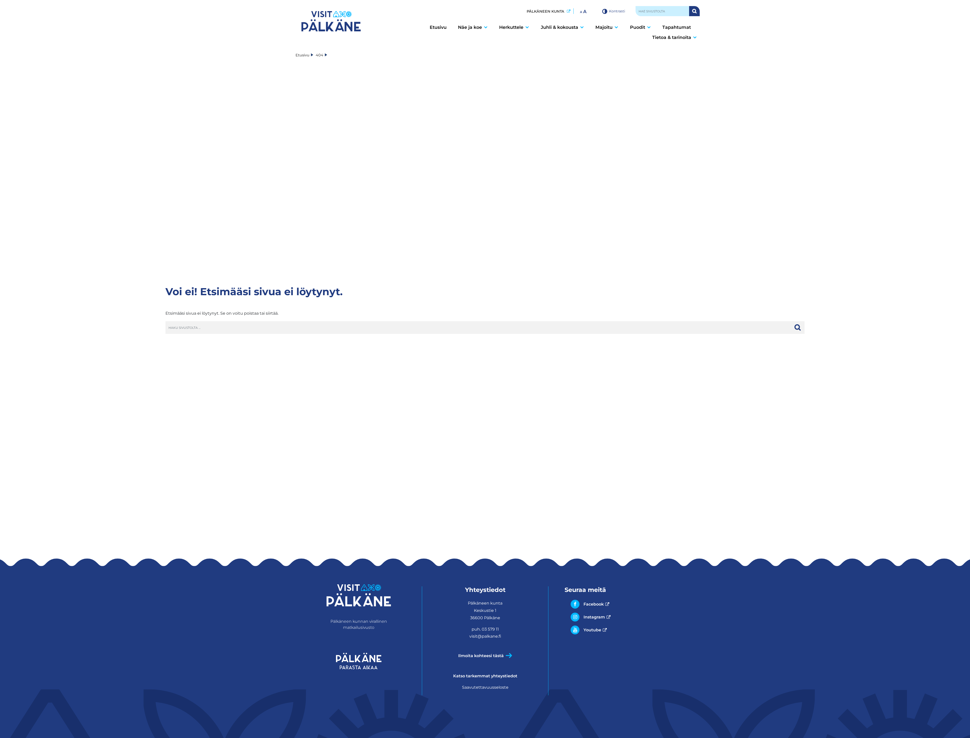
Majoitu (604, 27)
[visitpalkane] (331, 21)
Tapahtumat (676, 27)
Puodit (637, 27)
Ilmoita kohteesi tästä (481, 655)
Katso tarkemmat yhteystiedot (485, 676)
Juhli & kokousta (559, 27)
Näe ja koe (470, 27)
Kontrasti (617, 11)
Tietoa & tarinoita (671, 37)
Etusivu (438, 27)
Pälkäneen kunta (548, 11)
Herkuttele (511, 27)
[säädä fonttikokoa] (583, 11)
